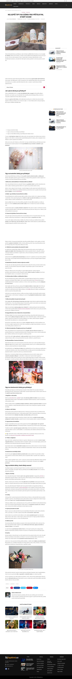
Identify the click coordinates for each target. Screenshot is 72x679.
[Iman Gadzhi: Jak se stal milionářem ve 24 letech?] (25, 624)
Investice (38, 3)
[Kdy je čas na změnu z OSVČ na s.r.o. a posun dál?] (52, 67)
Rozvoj (41, 656)
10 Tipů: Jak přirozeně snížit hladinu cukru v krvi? (30, 669)
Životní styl (28, 3)
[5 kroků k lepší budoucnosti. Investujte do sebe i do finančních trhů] (52, 59)
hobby (29, 289)
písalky (18, 397)
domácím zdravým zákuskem (24, 308)
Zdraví (33, 3)
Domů (6, 10)
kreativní (12, 397)
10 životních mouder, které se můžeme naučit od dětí (30, 664)
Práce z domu (15, 6)
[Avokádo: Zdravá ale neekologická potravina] (39, 611)
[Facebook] (64, 1)
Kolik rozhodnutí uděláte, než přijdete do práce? (61, 52)
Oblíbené (62, 656)
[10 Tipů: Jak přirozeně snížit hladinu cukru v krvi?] (23, 669)
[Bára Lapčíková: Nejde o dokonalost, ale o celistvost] (11, 624)
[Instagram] (66, 1)
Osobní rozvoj (21, 3)
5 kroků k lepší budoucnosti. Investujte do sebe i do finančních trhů (61, 59)
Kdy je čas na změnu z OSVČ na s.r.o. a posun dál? (61, 67)
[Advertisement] (26, 69)
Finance (14, 3)
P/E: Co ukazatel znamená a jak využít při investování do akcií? (61, 113)
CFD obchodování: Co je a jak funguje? (61, 127)
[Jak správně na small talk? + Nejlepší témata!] (39, 624)
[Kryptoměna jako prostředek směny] (23, 660)
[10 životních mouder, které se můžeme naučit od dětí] (23, 664)
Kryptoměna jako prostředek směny (29, 660)
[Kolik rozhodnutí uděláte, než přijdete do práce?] (25, 611)
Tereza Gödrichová (13, 19)
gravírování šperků (23, 487)
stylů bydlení (19, 191)
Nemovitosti (44, 3)
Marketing (51, 3)
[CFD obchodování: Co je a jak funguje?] (52, 128)
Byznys (56, 3)
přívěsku (41, 476)
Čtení (36, 280)
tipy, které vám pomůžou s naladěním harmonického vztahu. (22, 435)
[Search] (66, 5)
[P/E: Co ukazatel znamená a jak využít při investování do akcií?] (11, 611)
